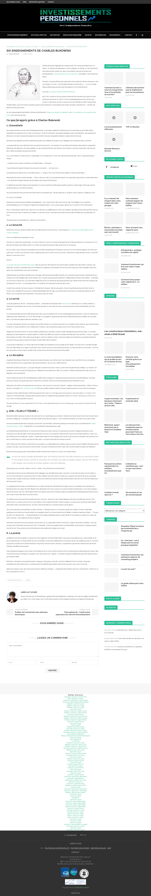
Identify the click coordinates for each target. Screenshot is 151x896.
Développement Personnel (52, 46)
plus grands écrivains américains (65, 74)
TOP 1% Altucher (133, 127)
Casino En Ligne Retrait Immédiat (75, 824)
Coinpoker (75, 798)
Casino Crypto (75, 787)
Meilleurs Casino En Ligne (75, 743)
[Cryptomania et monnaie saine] (135, 389)
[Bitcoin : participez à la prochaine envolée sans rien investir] (113, 218)
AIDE (109, 848)
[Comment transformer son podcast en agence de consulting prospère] (111, 558)
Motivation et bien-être (77, 46)
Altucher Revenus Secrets (112, 150)
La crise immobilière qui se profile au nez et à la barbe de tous (113, 359)
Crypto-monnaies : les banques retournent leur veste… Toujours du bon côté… (113, 402)
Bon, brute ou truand (27, 388)
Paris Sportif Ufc (75, 739)
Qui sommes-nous (13, 2)
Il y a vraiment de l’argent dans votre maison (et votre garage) (112, 202)
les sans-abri (66, 303)
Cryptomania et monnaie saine (132, 400)
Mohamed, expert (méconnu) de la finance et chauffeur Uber (112, 428)
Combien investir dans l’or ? (111, 493)
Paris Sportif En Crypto (75, 698)
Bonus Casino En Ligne (76, 814)
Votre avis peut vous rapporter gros (134, 229)
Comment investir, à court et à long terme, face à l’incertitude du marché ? (113, 91)
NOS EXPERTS (114, 35)
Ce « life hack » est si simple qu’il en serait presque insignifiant (130, 543)
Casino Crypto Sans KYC (75, 764)
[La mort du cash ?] (111, 572)
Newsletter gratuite (37, 2)
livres (27, 580)
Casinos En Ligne (75, 757)
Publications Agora (82, 887)
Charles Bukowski (14, 580)
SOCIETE (88, 35)
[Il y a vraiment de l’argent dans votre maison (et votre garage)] (113, 189)
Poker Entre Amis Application (75, 807)
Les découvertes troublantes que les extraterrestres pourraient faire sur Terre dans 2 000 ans (134, 429)
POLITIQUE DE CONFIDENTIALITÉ (57, 848)
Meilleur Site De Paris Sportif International (75, 736)
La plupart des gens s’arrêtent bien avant (20, 265)
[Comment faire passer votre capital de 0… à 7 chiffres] (111, 283)
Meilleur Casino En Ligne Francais (75, 716)
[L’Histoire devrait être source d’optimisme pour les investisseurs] (135, 78)
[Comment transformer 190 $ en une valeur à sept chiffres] (111, 268)
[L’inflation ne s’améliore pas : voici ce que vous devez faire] (135, 454)
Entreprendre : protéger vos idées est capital (131, 251)
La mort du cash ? (128, 569)
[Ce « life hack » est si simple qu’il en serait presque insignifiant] (111, 544)
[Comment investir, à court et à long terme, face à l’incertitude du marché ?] (113, 78)
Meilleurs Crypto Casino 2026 (75, 785)
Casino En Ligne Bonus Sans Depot (75, 700)
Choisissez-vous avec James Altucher (22, 46)
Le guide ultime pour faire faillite (132, 584)
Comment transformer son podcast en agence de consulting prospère (132, 557)
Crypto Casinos (75, 725)
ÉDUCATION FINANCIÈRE (72, 35)
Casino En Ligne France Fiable (75, 753)
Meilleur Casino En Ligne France (75, 711)
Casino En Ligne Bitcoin (75, 778)
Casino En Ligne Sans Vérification (75, 776)
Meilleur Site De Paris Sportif (75, 792)
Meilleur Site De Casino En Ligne (75, 730)
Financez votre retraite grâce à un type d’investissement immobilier (134, 361)
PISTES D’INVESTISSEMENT (17, 35)
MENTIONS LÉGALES (98, 848)
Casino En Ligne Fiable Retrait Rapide (76, 702)
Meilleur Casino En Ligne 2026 (75, 744)
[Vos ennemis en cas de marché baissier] (135, 483)
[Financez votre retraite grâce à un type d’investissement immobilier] (135, 348)
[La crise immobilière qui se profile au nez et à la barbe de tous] (113, 348)
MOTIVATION (55, 35)
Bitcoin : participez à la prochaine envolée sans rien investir (113, 230)
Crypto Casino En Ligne (75, 812)
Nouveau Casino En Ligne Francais (75, 732)
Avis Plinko (75, 741)
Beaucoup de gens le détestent (57, 112)
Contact (51, 2)
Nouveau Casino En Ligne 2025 (75, 697)
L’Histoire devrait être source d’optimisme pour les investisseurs (135, 90)
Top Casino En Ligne (75, 766)
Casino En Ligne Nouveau (75, 783)
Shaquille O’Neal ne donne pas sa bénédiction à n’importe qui (132, 528)
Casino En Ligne (75, 709)
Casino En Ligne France (75, 714)
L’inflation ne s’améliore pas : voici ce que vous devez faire (134, 467)
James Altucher (14, 54)
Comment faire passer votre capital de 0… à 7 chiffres (130, 282)
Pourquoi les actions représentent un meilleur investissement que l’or (113, 468)
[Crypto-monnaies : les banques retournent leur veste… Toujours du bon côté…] (113, 389)
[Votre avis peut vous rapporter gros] (135, 218)
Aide (24, 2)
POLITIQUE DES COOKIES (80, 848)
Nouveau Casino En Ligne (75, 729)
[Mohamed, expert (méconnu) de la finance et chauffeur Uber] (113, 415)
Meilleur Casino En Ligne (75, 704)
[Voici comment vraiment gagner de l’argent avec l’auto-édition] (135, 189)
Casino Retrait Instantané (75, 734)
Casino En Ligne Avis (75, 782)
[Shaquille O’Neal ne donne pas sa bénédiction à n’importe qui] (111, 530)
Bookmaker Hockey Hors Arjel (75, 780)
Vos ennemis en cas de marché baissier (134, 493)
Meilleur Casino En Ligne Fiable (75, 720)
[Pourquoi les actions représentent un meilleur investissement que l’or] (113, 454)
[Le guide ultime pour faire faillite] (111, 587)
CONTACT (128, 35)
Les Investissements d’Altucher (113, 128)
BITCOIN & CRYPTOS (39, 35)
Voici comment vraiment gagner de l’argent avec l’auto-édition (134, 202)
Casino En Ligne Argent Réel (75, 801)
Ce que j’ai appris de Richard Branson (62, 92)
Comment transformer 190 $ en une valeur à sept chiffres (132, 266)
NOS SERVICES (100, 35)
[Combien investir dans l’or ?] (113, 483)
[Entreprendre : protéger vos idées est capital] (111, 253)
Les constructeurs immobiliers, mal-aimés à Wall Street (123, 332)
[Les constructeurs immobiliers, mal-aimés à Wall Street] (124, 315)
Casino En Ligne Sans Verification (75, 789)
